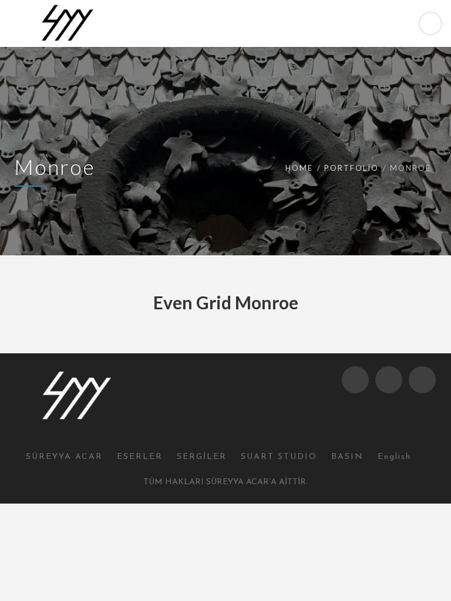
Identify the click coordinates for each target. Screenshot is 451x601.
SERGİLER (202, 457)
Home (299, 168)
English (394, 457)
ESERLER (140, 457)
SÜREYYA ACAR (64, 457)
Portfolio (351, 168)
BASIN (347, 457)
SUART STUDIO (279, 457)
